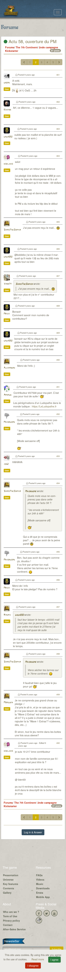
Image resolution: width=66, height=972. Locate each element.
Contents (8, 888)
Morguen (8, 702)
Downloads (43, 888)
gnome (7, 82)
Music (39, 884)
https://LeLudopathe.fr (44, 406)
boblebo (8, 164)
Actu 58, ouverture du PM (31, 41)
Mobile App (43, 897)
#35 (58, 551)
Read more (38, 959)
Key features (10, 884)
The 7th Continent (26, 47)
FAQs (39, 875)
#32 (58, 414)
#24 (58, 155)
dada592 (8, 137)
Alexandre (9, 368)
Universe (8, 879)
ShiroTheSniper (12, 230)
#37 (58, 606)
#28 (58, 305)
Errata (39, 892)
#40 (58, 743)
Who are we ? (11, 912)
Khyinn (7, 110)
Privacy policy (11, 920)
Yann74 (7, 284)
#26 (58, 248)
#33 (58, 456)
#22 (58, 101)
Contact (7, 925)
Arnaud (7, 395)
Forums (9, 47)
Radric (7, 615)
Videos (40, 879)
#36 (58, 579)
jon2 (6, 464)
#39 (58, 694)
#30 (58, 359)
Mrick (7, 313)
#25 (58, 221)
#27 (58, 275)
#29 (58, 332)
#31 (58, 386)
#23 (58, 128)
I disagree (33, 965)
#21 (58, 74)
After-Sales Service (14, 929)
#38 (58, 653)
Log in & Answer (33, 832)
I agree (54, 959)
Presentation (10, 875)
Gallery (7, 892)
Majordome (9, 422)
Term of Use (10, 916)
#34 (58, 483)
